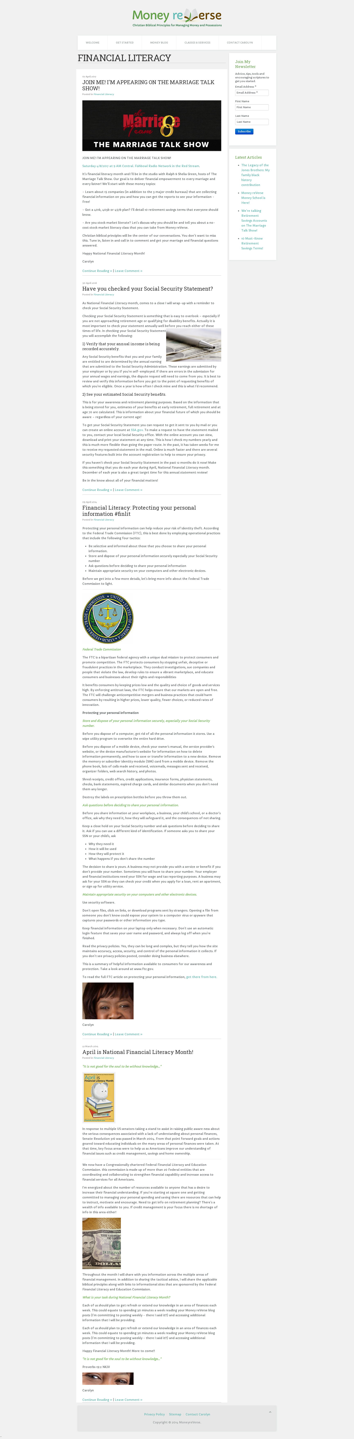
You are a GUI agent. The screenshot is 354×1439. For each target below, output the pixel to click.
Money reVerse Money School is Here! (253, 198)
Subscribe (244, 131)
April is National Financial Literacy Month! (137, 1051)
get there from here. (201, 977)
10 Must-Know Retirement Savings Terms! (252, 243)
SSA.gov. (137, 430)
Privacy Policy (154, 1414)
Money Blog (159, 42)
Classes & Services (197, 42)
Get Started (125, 42)
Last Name (242, 116)
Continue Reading (95, 271)
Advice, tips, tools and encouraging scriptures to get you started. (252, 77)
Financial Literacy (104, 94)
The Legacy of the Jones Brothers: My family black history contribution (255, 175)
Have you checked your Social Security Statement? (147, 288)
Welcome (92, 42)
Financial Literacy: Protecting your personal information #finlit (139, 510)
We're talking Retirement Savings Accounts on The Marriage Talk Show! (254, 220)
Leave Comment (127, 271)
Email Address (245, 86)
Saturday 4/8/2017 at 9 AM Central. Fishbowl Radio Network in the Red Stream (140, 166)
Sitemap (175, 1414)
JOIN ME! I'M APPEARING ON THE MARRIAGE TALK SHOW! (148, 85)
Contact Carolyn (240, 42)
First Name (242, 101)
